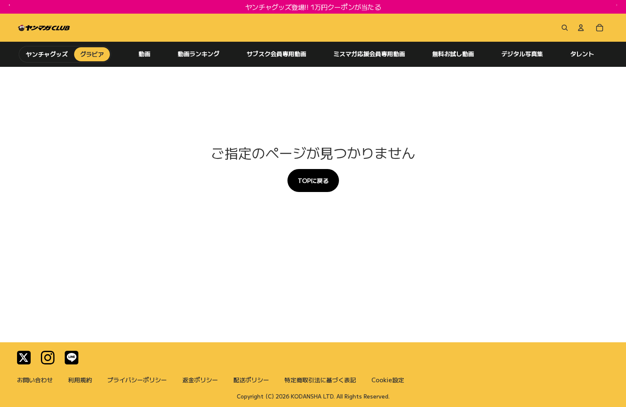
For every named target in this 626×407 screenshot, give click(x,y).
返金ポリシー (200, 379)
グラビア (92, 54)
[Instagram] (48, 357)
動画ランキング (198, 53)
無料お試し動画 (453, 53)
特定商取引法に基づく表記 (320, 379)
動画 (144, 53)
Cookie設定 (387, 379)
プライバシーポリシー (137, 379)
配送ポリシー (251, 379)
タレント (582, 53)
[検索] (563, 27)
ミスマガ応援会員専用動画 (369, 53)
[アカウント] (580, 27)
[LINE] (71, 357)
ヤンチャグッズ (47, 54)
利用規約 (80, 379)
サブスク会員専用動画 (276, 53)
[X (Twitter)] (24, 357)
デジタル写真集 (522, 53)
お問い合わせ (35, 379)
